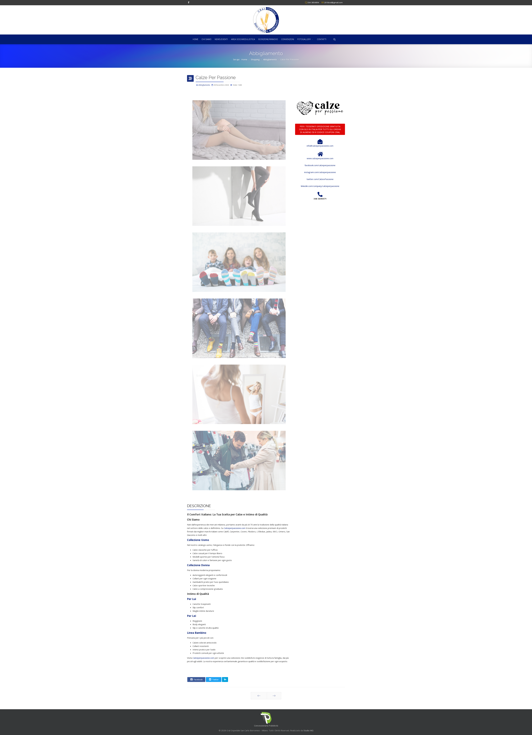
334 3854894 (313, 2)
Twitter (215, 679)
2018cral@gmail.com (333, 2)
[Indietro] (259, 695)
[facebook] (188, 2)
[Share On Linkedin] (225, 679)
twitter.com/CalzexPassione (320, 179)
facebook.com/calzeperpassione (320, 165)
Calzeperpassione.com (234, 528)
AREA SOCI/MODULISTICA (243, 39)
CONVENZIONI (287, 39)
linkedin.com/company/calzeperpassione (320, 186)
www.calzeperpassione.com (320, 158)
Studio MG (308, 730)
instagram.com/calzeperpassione (320, 172)
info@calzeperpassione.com (320, 145)
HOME (195, 39)
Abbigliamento (204, 85)
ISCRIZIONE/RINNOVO (268, 39)
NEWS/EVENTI (221, 39)
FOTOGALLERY (304, 39)
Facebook (198, 679)
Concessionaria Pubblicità (266, 725)
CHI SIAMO (206, 39)
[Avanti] (274, 695)
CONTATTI (321, 39)
